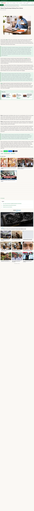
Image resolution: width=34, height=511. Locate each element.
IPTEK (17, 2)
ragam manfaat (13, 153)
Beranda (8, 2)
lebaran (4, 6)
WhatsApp (5, 151)
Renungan (14, 2)
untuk (26, 58)
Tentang (30, 0)
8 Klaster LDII (28, 3)
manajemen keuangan (7, 153)
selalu (6, 39)
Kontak (32, 0)
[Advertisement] (17, 108)
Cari (27, 0)
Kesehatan (20, 2)
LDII (3, 2)
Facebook (10, 151)
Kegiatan (24, 2)
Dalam (1, 83)
